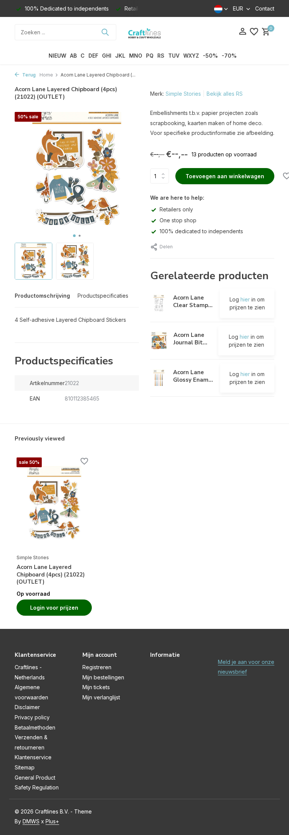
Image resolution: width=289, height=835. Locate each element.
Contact (264, 8)
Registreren (96, 667)
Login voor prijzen (54, 607)
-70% (229, 55)
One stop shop (178, 220)
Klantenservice (33, 757)
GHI (106, 55)
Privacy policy (32, 717)
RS (160, 55)
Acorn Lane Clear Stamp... (193, 301)
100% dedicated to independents (201, 231)
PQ (150, 55)
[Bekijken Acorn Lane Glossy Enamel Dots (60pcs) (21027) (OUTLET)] (158, 378)
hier (245, 299)
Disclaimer (27, 707)
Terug (28, 75)
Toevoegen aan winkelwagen (225, 176)
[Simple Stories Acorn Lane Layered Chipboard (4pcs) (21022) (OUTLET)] (54, 503)
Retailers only (176, 209)
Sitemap (25, 767)
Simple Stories (183, 93)
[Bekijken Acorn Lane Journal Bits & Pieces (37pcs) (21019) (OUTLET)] (159, 340)
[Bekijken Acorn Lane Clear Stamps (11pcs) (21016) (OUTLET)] (158, 303)
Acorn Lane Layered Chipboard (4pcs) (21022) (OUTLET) (51, 575)
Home (46, 75)
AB (73, 55)
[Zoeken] (105, 32)
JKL (120, 55)
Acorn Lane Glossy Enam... (193, 376)
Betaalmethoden (35, 727)
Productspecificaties (103, 295)
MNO (135, 55)
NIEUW (57, 55)
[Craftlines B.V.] (144, 32)
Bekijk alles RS (225, 93)
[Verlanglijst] (254, 32)
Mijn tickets (96, 687)
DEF (93, 55)
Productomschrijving (42, 295)
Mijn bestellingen (103, 677)
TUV (173, 55)
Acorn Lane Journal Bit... (190, 338)
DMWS (31, 821)
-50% (210, 55)
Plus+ (52, 821)
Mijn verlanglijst (101, 697)
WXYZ (191, 55)
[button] (74, 235)
